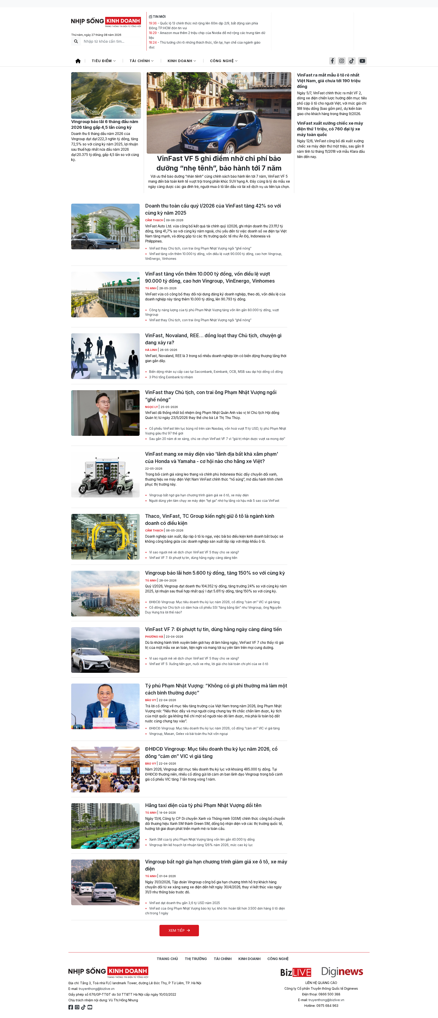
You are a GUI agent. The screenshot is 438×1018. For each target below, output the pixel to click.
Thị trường (196, 959)
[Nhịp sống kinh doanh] (108, 973)
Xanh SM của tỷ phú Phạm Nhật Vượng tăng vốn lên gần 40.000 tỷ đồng (201, 839)
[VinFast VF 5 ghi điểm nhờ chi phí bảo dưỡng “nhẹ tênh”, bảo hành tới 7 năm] (219, 113)
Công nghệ (222, 61)
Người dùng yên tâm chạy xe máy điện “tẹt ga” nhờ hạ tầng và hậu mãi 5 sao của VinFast (213, 500)
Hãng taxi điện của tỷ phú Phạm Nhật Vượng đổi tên (203, 805)
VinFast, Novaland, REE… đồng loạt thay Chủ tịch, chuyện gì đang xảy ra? (213, 339)
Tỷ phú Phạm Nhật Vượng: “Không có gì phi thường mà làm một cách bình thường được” (216, 689)
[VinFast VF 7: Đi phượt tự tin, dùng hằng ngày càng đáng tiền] (105, 650)
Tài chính (140, 61)
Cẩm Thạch (154, 220)
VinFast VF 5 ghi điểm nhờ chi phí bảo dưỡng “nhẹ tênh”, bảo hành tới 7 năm (219, 163)
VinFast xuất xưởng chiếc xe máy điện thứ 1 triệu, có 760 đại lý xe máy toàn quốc (330, 129)
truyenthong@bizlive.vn (97, 989)
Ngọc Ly (152, 407)
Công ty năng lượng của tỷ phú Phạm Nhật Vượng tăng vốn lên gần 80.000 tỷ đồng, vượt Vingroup (212, 312)
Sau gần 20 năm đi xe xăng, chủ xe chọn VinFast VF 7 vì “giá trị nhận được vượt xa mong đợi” (216, 439)
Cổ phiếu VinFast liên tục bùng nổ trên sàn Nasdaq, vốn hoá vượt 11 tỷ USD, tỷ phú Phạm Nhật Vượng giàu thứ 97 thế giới (215, 431)
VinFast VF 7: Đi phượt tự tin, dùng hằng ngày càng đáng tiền (192, 558)
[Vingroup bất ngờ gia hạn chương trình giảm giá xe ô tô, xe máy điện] (105, 882)
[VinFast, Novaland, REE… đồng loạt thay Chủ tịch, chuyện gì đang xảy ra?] (105, 356)
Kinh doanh (181, 61)
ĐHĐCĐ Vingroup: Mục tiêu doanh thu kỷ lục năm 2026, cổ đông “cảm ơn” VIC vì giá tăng (214, 602)
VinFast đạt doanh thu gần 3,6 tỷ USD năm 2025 (184, 903)
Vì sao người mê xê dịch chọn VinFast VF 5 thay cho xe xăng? (193, 552)
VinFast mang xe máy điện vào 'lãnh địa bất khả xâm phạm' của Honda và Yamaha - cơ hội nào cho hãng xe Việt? (211, 457)
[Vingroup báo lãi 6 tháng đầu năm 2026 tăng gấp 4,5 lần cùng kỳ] (106, 95)
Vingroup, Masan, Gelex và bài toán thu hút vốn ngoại (188, 734)
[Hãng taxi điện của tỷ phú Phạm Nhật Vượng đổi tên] (105, 826)
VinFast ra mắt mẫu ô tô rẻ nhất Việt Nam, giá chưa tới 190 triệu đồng (328, 81)
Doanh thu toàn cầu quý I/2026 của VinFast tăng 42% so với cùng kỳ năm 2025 (213, 209)
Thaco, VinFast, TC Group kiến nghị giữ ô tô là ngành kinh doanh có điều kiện (209, 519)
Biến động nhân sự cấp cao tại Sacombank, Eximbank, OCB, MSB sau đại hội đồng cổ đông (215, 372)
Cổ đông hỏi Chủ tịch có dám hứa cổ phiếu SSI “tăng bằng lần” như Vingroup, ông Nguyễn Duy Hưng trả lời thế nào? (213, 610)
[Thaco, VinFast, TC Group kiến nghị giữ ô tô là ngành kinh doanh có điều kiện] (105, 537)
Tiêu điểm (102, 61)
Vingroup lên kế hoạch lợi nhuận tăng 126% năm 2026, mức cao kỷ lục (200, 845)
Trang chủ (167, 959)
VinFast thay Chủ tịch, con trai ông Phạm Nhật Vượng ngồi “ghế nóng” (199, 248)
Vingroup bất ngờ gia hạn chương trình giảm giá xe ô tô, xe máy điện (198, 495)
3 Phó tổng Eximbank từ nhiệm (170, 377)
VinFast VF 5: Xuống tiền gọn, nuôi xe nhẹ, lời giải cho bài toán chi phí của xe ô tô (208, 664)
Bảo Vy (151, 700)
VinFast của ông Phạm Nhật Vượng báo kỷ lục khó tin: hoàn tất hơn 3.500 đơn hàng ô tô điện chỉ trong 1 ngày (215, 911)
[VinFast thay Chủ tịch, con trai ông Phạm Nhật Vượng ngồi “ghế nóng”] (105, 413)
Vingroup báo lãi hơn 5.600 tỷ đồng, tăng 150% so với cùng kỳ (215, 573)
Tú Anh (151, 288)
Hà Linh (151, 350)
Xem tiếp (177, 930)
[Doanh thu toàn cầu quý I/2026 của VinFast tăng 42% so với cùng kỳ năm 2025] (105, 226)
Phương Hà (154, 636)
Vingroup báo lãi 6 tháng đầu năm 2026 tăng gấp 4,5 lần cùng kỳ (104, 124)
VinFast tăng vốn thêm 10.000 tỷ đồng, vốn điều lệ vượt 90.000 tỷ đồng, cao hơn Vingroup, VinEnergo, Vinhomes (213, 256)
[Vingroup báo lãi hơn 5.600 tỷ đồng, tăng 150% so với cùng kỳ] (105, 593)
